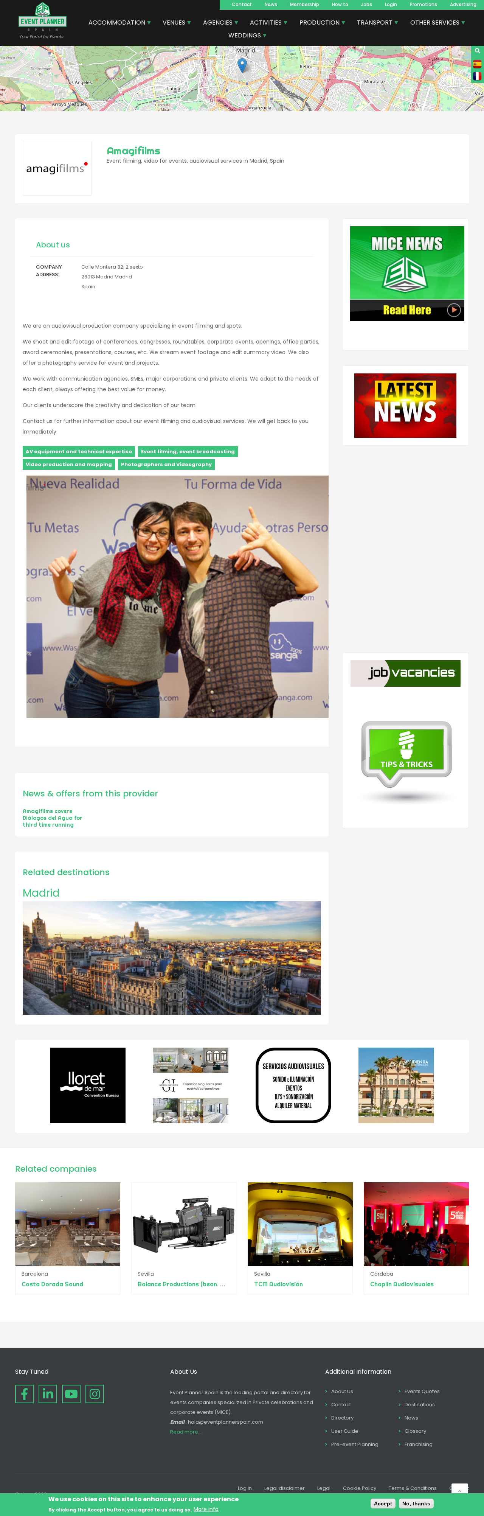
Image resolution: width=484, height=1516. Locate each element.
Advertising (463, 4)
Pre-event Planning (355, 1444)
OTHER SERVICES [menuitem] (432, 23)
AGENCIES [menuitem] (215, 23)
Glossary (415, 1431)
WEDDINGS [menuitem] (242, 36)
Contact (242, 4)
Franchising (419, 1444)
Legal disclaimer (284, 1488)
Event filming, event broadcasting (188, 451)
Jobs (366, 4)
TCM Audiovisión (278, 1284)
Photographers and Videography (166, 464)
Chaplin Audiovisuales (402, 1284)
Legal (323, 1488)
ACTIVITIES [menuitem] (263, 23)
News (271, 4)
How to (340, 4)
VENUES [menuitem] (171, 23)
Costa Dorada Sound (52, 1284)
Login (391, 4)
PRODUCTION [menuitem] (317, 23)
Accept (383, 1503)
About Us (342, 1391)
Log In (245, 1488)
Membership (304, 4)
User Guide (344, 1431)
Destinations (420, 1404)
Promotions (423, 4)
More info (206, 1509)
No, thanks (416, 1503)
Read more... (186, 1431)
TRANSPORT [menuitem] (371, 23)
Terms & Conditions (413, 1488)
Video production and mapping (69, 464)
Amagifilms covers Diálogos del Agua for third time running (52, 818)
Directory (342, 1417)
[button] (242, 65)
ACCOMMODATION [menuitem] (114, 23)
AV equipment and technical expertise (79, 451)
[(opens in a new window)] (88, 1121)
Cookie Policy (359, 1488)
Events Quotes (422, 1391)
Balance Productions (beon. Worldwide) (195, 1284)
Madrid (41, 893)
